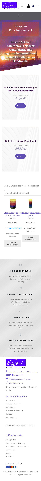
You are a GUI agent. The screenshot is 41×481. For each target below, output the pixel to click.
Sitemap (9, 456)
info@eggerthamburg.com (20, 379)
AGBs (8, 453)
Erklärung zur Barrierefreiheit (18, 446)
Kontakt (9, 414)
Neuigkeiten (11, 440)
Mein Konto (10, 407)
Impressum (10, 450)
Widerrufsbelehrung (14, 411)
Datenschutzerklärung (15, 443)
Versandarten (12, 417)
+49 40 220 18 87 (16, 383)
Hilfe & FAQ (11, 400)
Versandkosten (15, 228)
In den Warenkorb (12, 243)
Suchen (22, 5)
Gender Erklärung (13, 404)
